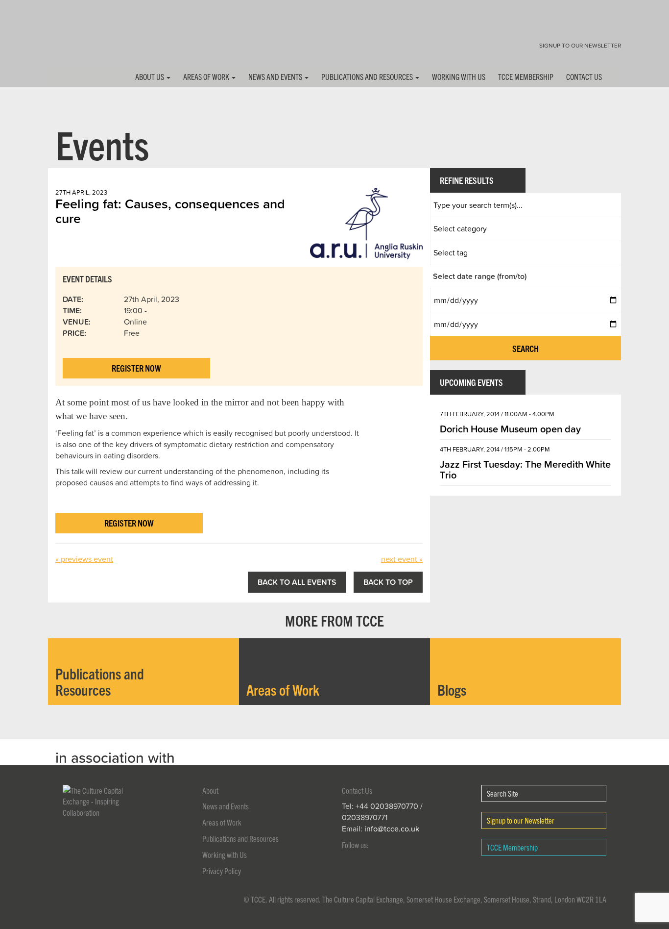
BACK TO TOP (388, 582)
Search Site (502, 793)
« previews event (84, 558)
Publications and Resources (367, 76)
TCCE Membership (525, 76)
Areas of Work (207, 76)
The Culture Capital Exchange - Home (79, 40)
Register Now (136, 368)
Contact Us (584, 76)
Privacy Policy (221, 871)
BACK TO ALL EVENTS (297, 582)
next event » (402, 558)
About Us (150, 76)
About (210, 790)
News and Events (276, 76)
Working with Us (458, 76)
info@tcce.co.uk (391, 828)
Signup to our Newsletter (580, 45)
